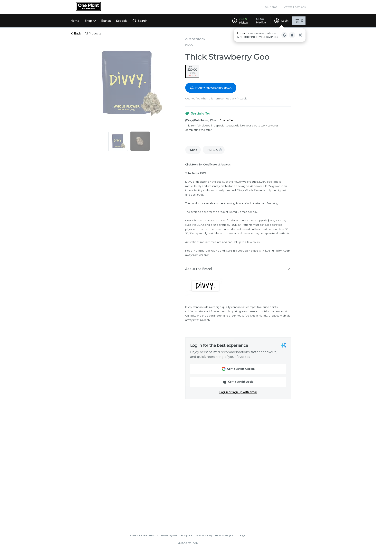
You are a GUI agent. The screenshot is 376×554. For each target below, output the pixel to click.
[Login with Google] (284, 35)
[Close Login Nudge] (300, 35)
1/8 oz (192, 71)
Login (284, 20)
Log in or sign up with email (238, 392)
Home (74, 21)
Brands (106, 21)
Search (142, 21)
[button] (270, 35)
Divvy (189, 45)
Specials (121, 21)
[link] (193, 150)
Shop (88, 21)
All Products (93, 33)
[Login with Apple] (292, 35)
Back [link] (77, 33)
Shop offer (226, 120)
